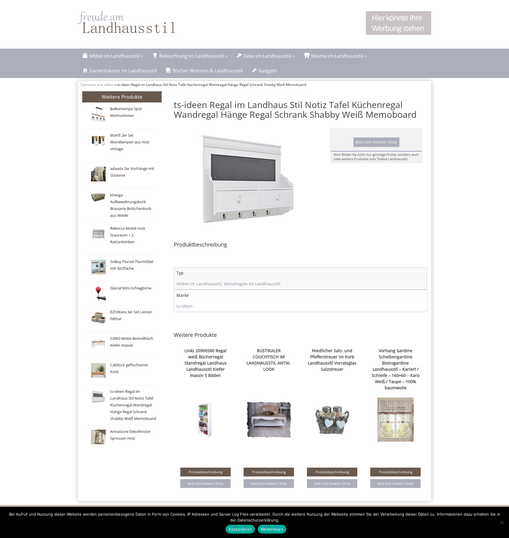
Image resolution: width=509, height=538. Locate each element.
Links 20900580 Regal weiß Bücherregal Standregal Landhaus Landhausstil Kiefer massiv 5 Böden (205, 363)
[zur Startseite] (151, 22)
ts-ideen (106, 84)
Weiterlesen (272, 529)
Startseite (89, 84)
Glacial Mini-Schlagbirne (130, 288)
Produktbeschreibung (205, 472)
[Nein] (502, 522)
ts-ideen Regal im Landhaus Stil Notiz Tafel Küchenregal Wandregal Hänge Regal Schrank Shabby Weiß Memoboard (133, 405)
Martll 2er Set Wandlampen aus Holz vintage (130, 142)
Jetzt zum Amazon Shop (376, 142)
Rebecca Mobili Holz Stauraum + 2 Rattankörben (127, 235)
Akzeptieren (240, 529)
